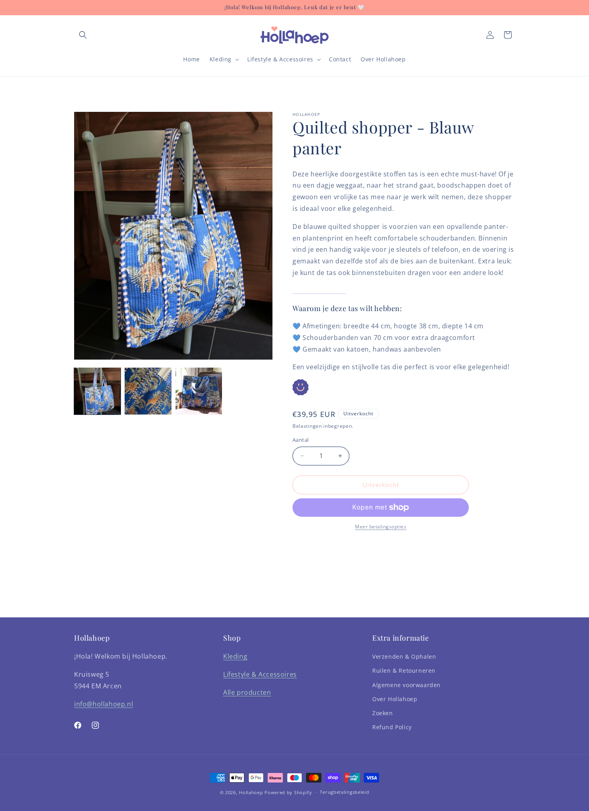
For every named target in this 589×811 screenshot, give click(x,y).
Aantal (300, 439)
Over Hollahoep (394, 699)
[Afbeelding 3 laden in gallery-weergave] (198, 391)
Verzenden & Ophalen (404, 656)
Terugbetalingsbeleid (344, 792)
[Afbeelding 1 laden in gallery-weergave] (97, 391)
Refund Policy (392, 727)
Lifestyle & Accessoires (260, 674)
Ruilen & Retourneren (404, 671)
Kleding (235, 656)
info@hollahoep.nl (103, 704)
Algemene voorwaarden (406, 685)
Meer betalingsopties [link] (380, 526)
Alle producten (247, 692)
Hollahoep (251, 792)
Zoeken (382, 713)
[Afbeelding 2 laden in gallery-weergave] (148, 391)
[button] (83, 35)
